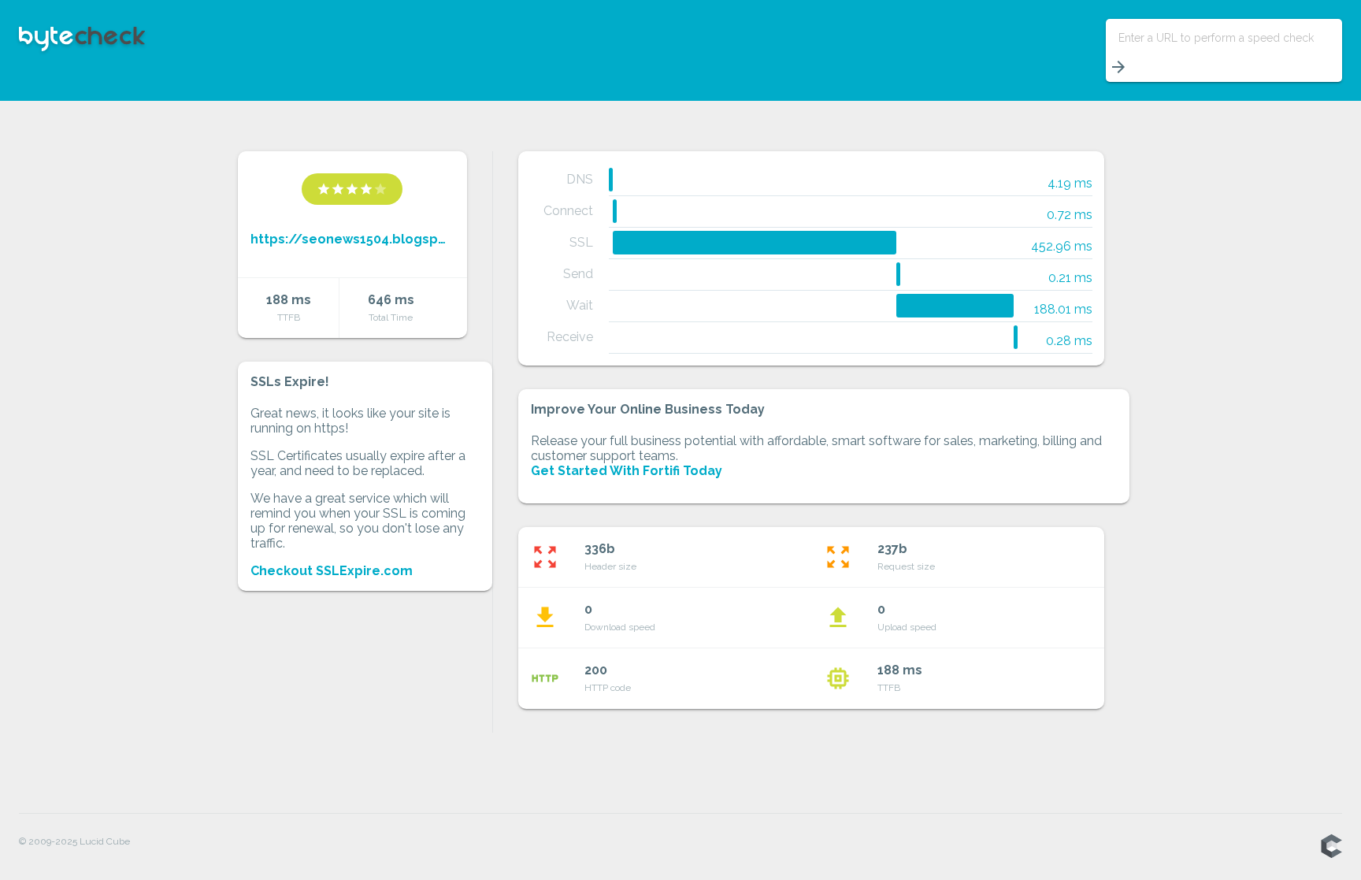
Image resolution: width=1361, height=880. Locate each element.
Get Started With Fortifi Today (626, 470)
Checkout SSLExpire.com (331, 570)
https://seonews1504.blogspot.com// (352, 239)
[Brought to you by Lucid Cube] (1331, 847)
